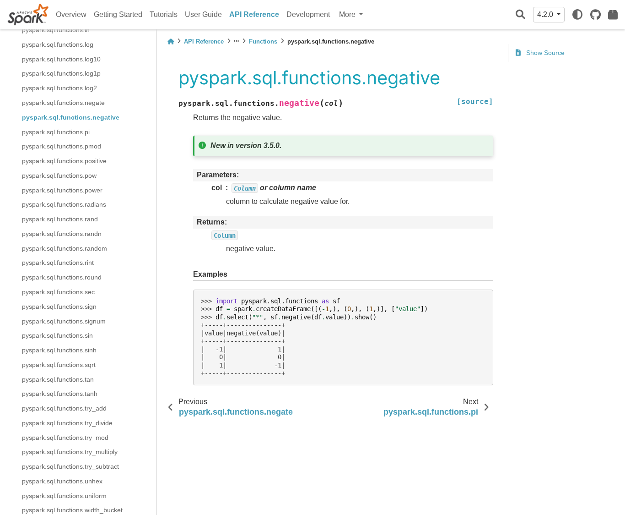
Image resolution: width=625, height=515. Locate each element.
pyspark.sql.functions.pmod (61, 146)
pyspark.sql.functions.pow (59, 175)
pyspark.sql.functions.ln (56, 29)
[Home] (170, 41)
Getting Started (118, 14)
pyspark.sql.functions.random (64, 248)
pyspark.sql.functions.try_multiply (70, 451)
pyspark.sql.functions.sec (58, 292)
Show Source (544, 52)
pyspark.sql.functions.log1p (61, 73)
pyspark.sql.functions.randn (62, 233)
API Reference (254, 14)
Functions (263, 41)
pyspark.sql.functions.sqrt (59, 364)
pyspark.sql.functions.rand (60, 219)
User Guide (203, 14)
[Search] (520, 15)
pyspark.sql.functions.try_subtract (70, 466)
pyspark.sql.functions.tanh (59, 393)
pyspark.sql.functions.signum (64, 320)
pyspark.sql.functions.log (57, 44)
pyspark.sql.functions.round (62, 277)
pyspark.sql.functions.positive (64, 160)
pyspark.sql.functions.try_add (64, 408)
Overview (71, 14)
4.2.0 (546, 14)
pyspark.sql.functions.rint (58, 262)
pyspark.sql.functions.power (62, 189)
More (348, 14)
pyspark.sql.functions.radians (64, 204)
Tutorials (164, 14)
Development (308, 14)
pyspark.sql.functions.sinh (59, 350)
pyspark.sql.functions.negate (63, 102)
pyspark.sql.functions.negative (70, 117)
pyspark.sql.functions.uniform (64, 495)
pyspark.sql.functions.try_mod (65, 437)
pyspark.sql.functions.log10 (61, 58)
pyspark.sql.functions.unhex (62, 480)
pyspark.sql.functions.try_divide (67, 422)
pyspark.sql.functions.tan (58, 379)
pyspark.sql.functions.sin (57, 335)
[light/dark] (577, 14)
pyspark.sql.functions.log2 (59, 88)
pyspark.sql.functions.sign (59, 306)
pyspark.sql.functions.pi (56, 131)
